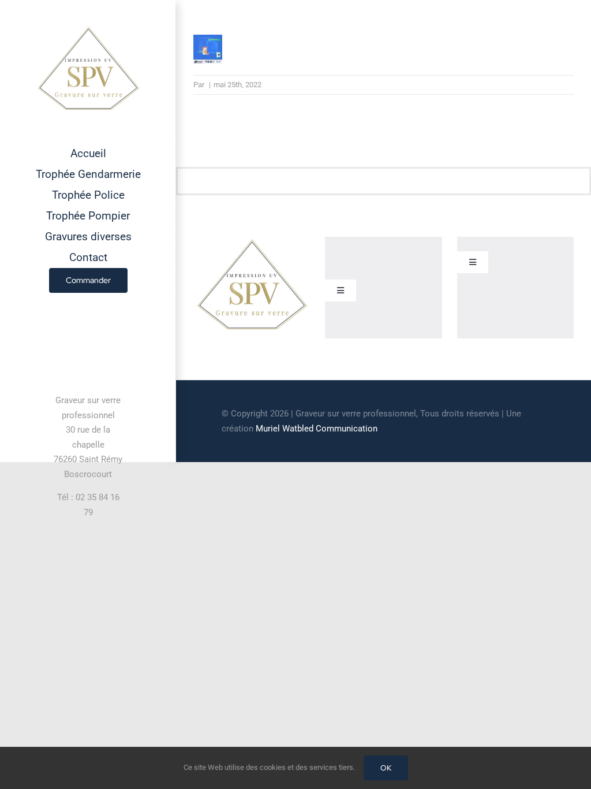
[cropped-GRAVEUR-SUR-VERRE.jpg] (251, 241)
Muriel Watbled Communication (316, 428)
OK (385, 768)
